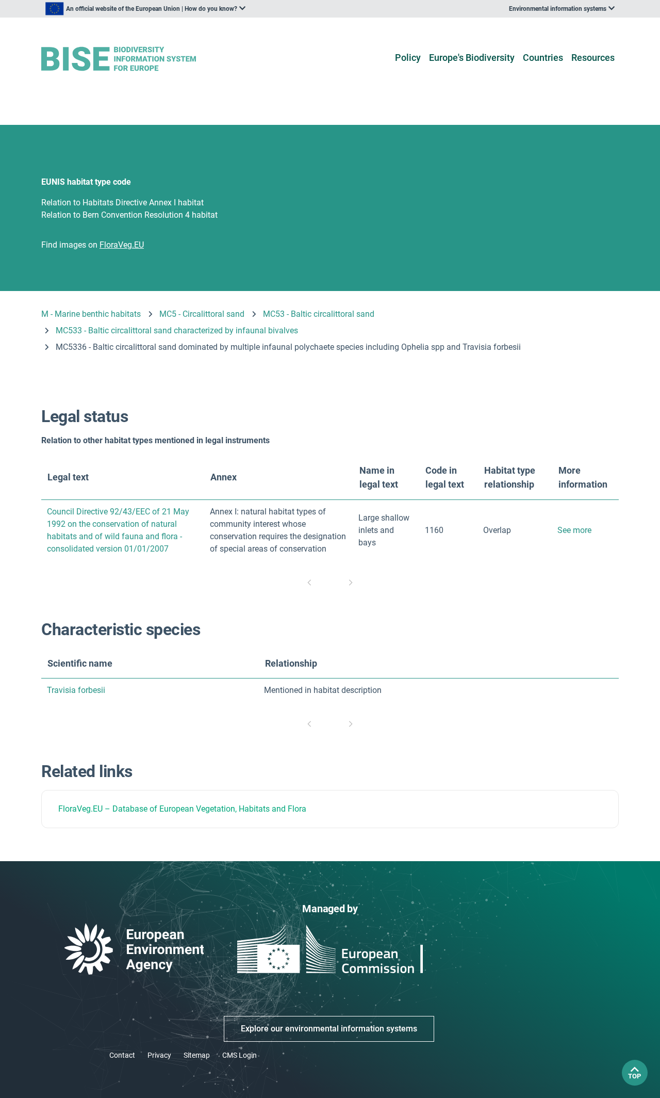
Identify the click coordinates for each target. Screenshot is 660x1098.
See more (574, 530)
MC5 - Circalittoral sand (201, 314)
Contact (122, 1055)
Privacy (159, 1055)
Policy (408, 57)
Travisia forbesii (76, 690)
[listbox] (145, 9)
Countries (543, 57)
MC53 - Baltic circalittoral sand (318, 314)
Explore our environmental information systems (329, 1029)
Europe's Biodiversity (472, 57)
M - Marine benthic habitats (91, 314)
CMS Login (239, 1055)
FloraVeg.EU (80, 809)
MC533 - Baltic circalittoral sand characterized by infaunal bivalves (177, 330)
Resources (593, 57)
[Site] (134, 59)
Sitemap (197, 1055)
